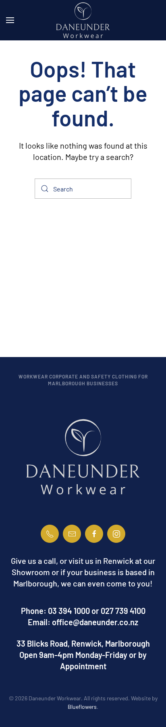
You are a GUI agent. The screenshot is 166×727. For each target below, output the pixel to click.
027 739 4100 (123, 611)
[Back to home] (83, 20)
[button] (10, 20)
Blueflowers (82, 706)
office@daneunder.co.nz (95, 622)
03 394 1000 (69, 611)
